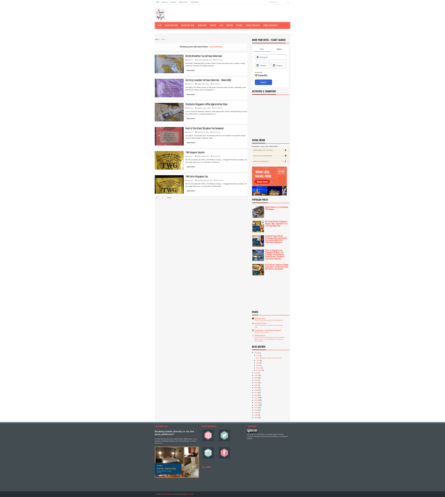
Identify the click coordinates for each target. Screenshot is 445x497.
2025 (256, 373)
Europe (213, 25)
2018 (256, 390)
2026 (256, 353)
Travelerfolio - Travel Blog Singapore (267, 330)
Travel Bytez (260, 434)
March (258, 368)
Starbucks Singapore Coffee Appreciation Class (206, 104)
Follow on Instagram (262, 156)
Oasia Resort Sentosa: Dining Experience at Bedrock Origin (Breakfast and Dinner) (276, 266)
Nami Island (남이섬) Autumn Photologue (276, 208)
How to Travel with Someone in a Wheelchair (268, 320)
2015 (256, 398)
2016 (256, 395)
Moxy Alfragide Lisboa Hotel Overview (268, 358)
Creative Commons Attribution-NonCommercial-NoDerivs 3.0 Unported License (267, 436)
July (258, 355)
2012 (256, 405)
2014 (256, 400)
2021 (256, 383)
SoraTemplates (168, 494)
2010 (256, 410)
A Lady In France (260, 323)
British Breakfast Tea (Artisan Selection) (203, 56)
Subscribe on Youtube (263, 150)
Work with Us (183, 2)
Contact (173, 2)
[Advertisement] (201, 217)
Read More (191, 70)
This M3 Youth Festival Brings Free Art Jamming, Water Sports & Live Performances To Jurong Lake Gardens (269, 339)
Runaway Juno (259, 318)
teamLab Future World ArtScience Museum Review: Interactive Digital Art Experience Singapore (276, 239)
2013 (256, 403)
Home (157, 2)
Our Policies (194, 2)
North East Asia (187, 25)
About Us (165, 2)
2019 (256, 388)
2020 (256, 385)
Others (239, 25)
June (258, 360)
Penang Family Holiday (261, 332)
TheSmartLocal (259, 335)
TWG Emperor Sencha (195, 152)
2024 (256, 375)
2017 (256, 393)
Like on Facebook (261, 161)
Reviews (230, 25)
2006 (256, 417)
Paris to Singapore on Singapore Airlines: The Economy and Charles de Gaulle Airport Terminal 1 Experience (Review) (275, 254)
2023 (256, 378)
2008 (256, 415)
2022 (256, 380)
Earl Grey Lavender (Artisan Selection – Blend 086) (208, 80)
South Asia (202, 25)
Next (169, 197)
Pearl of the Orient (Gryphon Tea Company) (204, 128)
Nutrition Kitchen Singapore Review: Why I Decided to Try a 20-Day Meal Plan (276, 223)
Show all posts (216, 47)
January (259, 370)
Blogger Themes (188, 494)
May (258, 363)
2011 (256, 407)
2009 (256, 412)
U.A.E (221, 25)
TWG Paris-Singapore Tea (196, 176)
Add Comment (219, 59)
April (258, 365)
